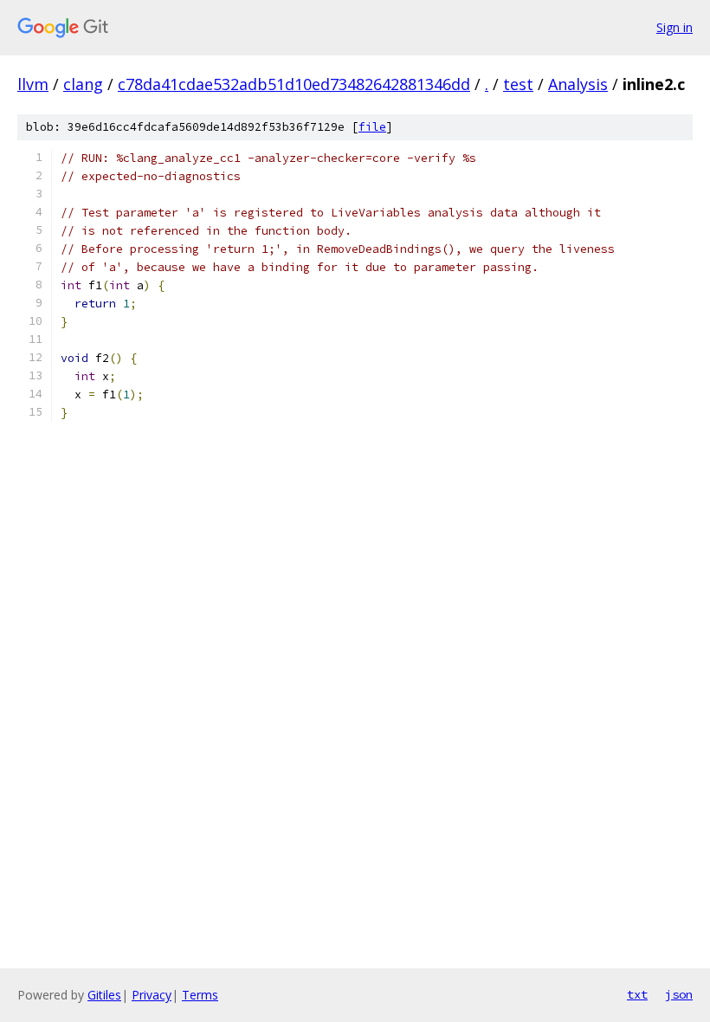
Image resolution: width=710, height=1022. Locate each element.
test (518, 84)
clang (83, 84)
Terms (200, 994)
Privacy (151, 994)
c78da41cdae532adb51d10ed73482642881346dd (294, 84)
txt (637, 994)
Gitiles (104, 994)
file (372, 127)
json (679, 994)
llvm (32, 84)
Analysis (578, 84)
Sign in (674, 27)
